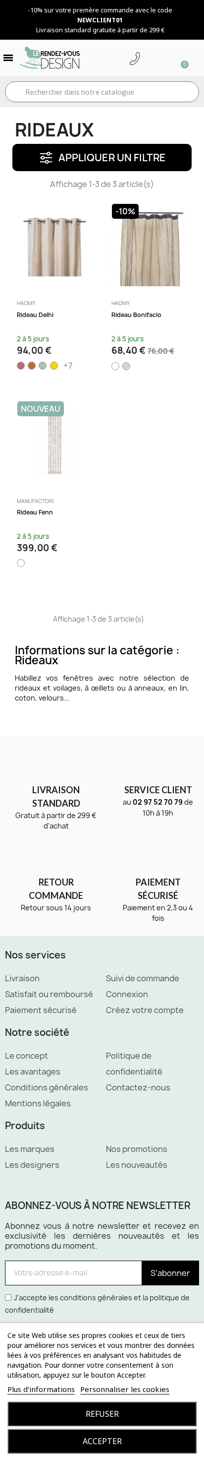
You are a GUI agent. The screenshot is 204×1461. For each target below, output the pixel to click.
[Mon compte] (150, 59)
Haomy (26, 303)
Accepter (102, 1441)
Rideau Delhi (35, 315)
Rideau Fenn (35, 512)
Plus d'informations (41, 1389)
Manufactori (35, 501)
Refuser (102, 1413)
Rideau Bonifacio (136, 315)
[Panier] (180, 58)
